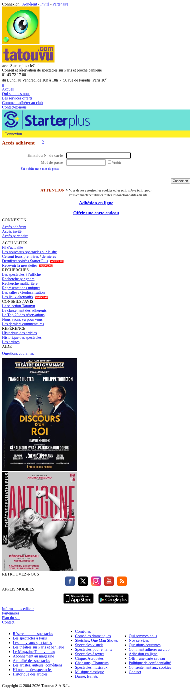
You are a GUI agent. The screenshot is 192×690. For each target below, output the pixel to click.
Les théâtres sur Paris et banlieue (38, 647)
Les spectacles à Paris (30, 638)
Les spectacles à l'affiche (21, 274)
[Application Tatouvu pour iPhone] (79, 604)
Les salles (9, 292)
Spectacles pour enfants (93, 649)
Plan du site (11, 618)
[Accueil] (21, 42)
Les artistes (11, 342)
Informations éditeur (18, 608)
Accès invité (12, 231)
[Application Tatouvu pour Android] (113, 604)
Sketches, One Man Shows (96, 640)
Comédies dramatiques (93, 636)
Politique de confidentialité (150, 663)
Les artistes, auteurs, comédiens (37, 665)
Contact (8, 622)
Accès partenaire (15, 236)
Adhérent (29, 4)
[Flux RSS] (121, 584)
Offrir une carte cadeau (96, 212)
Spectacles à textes (89, 654)
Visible (117, 162)
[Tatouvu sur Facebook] (70, 584)
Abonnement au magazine (33, 656)
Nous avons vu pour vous (22, 319)
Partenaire (60, 4)
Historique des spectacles (22, 337)
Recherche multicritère (20, 283)
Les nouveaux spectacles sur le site (29, 252)
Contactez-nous (14, 107)
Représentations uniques (21, 288)
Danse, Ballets (86, 676)
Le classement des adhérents (24, 310)
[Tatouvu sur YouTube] (108, 584)
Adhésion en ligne (96, 202)
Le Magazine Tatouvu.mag (34, 652)
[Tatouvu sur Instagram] (95, 584)
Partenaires (10, 613)
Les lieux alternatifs (17, 297)
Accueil (8, 89)
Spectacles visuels (89, 645)
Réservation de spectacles (33, 634)
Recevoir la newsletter (19, 265)
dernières (49, 256)
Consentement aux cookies (150, 667)
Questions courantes (18, 353)
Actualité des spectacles (31, 660)
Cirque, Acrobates (89, 658)
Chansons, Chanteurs (91, 663)
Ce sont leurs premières (20, 256)
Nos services (139, 640)
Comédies (83, 631)
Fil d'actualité (12, 247)
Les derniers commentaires (23, 324)
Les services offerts (17, 98)
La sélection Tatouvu (18, 306)
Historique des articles (19, 333)
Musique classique (89, 672)
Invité (44, 4)
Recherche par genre (18, 279)
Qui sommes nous (16, 94)
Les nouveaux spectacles (32, 642)
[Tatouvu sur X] (82, 584)
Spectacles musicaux (91, 667)
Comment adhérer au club (22, 102)
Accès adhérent (14, 227)
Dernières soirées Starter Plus (25, 261)
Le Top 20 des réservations (23, 315)
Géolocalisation (32, 292)
